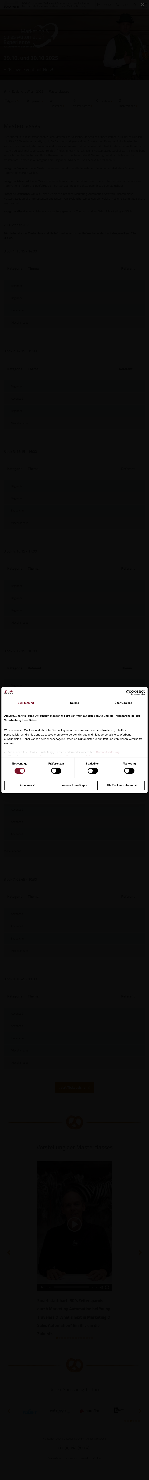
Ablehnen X (27, 785)
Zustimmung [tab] (26, 702)
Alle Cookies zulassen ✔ (121, 785)
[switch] (56, 771)
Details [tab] (74, 702)
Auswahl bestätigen (74, 785)
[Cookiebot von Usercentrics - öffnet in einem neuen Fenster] (129, 692)
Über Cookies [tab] (123, 702)
